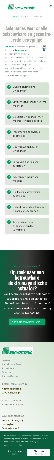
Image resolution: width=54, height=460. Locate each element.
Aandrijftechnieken (11, 364)
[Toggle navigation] (50, 6)
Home (14, 16)
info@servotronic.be (12, 404)
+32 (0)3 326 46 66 (11, 400)
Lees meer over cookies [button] (13, 445)
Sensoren (6, 372)
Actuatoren (25, 16)
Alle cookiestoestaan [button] (39, 452)
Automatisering (10, 376)
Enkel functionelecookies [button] (15, 452)
